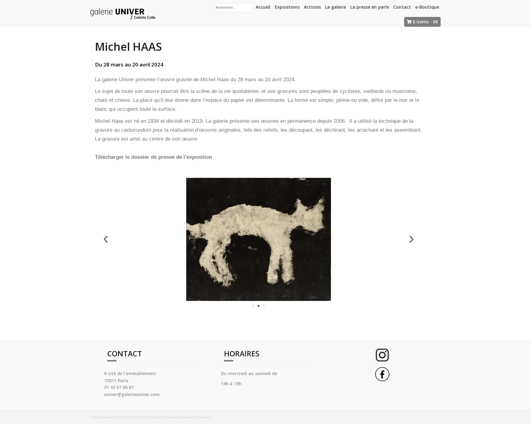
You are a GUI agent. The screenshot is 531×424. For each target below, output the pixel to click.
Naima (207, 417)
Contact (402, 7)
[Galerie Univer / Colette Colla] (122, 13)
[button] (253, 306)
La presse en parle (369, 7)
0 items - (425, 22)
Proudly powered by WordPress (112, 417)
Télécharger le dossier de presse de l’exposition (154, 157)
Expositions (287, 7)
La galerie (335, 7)
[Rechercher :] (233, 7)
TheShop (154, 417)
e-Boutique (427, 7)
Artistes (312, 7)
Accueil (263, 7)
